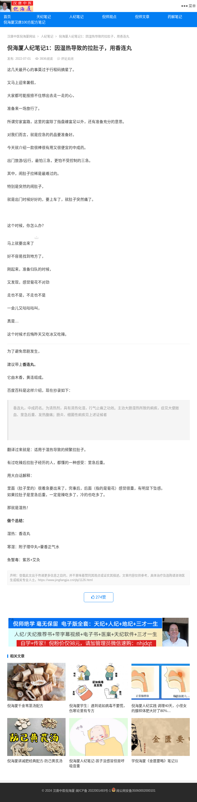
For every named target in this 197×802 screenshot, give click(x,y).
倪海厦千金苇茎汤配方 (25, 706)
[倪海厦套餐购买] (98, 645)
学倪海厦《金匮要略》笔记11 (154, 761)
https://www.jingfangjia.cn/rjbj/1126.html (65, 580)
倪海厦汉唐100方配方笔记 (18, 22)
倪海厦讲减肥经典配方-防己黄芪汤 (34, 761)
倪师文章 (142, 17)
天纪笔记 (44, 17)
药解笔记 (175, 17)
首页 (7, 17)
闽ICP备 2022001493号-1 (94, 790)
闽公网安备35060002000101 (135, 790)
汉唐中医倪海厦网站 (21, 36)
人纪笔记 (76, 17)
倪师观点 (109, 17)
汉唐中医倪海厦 (64, 790)
